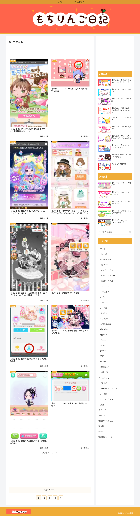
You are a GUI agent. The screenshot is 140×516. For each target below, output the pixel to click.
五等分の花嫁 (105, 324)
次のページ (50, 490)
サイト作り (103, 410)
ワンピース (105, 319)
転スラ (103, 362)
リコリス (104, 313)
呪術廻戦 (104, 329)
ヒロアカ (104, 302)
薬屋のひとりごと (107, 356)
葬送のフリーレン (105, 437)
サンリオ (104, 265)
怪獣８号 (104, 335)
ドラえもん (105, 292)
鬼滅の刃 (104, 372)
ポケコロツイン (106, 399)
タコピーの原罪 (106, 281)
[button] (130, 232)
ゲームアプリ (103, 378)
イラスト (102, 249)
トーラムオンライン (108, 389)
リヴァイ (102, 415)
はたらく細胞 (105, 259)
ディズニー (105, 286)
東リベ (103, 345)
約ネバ (103, 351)
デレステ (104, 383)
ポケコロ (104, 394)
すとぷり (104, 254)
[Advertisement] (50, 50)
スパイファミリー (107, 276)
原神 (102, 405)
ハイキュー (105, 297)
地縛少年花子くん (105, 421)
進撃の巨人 (105, 367)
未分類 (101, 426)
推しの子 (104, 340)
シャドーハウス (106, 270)
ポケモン (104, 308)
